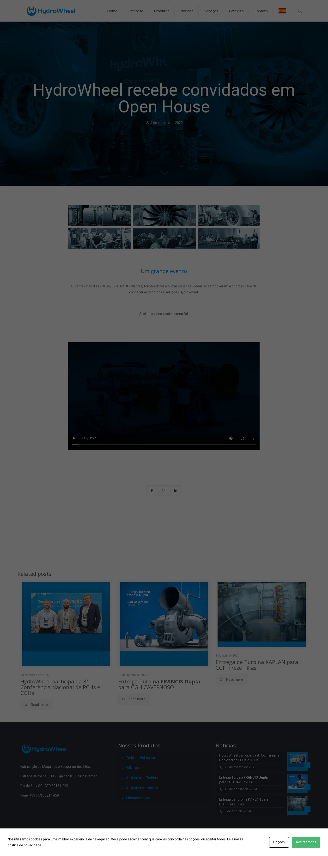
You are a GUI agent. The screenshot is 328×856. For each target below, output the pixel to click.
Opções (279, 842)
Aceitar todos (306, 842)
